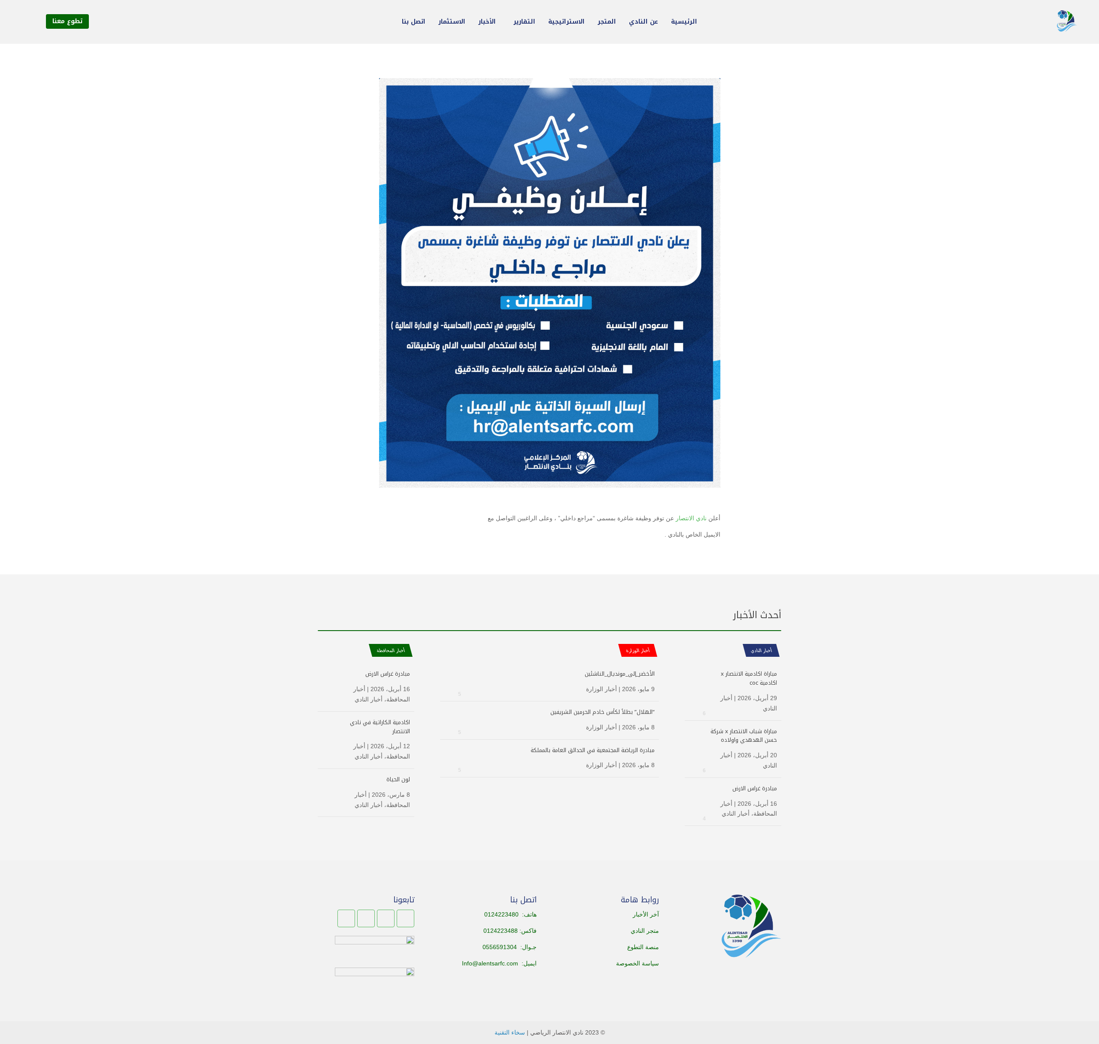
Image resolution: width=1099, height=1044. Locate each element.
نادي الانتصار (691, 518)
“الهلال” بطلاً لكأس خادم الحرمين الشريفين (602, 712)
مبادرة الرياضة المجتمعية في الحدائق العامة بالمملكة (593, 750)
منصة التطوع (643, 947)
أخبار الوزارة (601, 689)
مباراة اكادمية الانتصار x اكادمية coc (749, 678)
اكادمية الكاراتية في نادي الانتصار (380, 727)
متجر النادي (645, 930)
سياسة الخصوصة (637, 963)
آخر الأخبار (646, 914)
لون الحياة (398, 779)
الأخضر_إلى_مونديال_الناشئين (620, 673)
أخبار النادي (761, 650)
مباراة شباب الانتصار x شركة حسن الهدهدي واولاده (743, 736)
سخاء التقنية (510, 1032)
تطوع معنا (67, 21)
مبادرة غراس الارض (754, 788)
